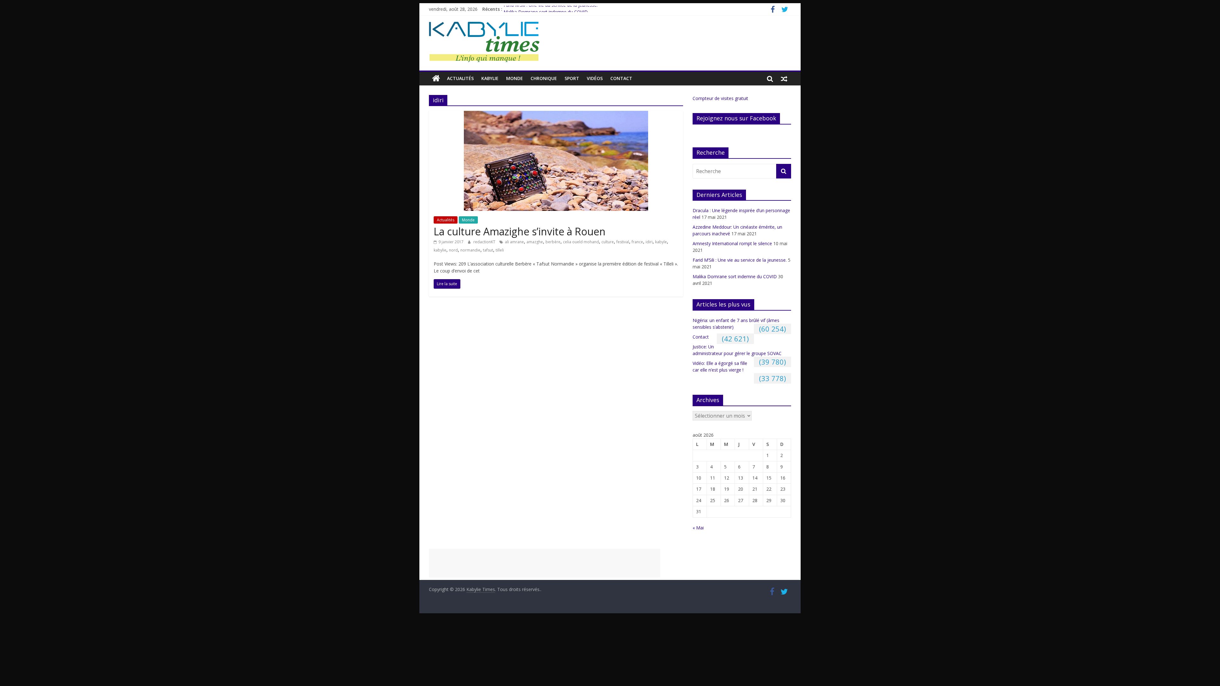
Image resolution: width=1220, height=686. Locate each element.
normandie (470, 250)
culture (607, 242)
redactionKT (484, 242)
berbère (553, 242)
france (637, 242)
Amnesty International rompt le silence (732, 243)
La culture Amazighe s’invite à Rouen (520, 231)
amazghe (534, 242)
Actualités (460, 78)
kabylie (440, 250)
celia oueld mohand (581, 242)
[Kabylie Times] (436, 78)
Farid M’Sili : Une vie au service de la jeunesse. (551, 9)
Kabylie (489, 78)
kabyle (661, 242)
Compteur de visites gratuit (720, 98)
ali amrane (514, 242)
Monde (514, 78)
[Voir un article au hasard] (784, 78)
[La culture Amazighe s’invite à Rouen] (556, 114)
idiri (649, 242)
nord (453, 250)
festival (622, 242)
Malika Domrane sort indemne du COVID (735, 276)
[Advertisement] (544, 563)
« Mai (698, 528)
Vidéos (595, 78)
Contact (621, 78)
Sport (572, 78)
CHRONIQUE (544, 78)
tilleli (500, 250)
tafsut (488, 250)
